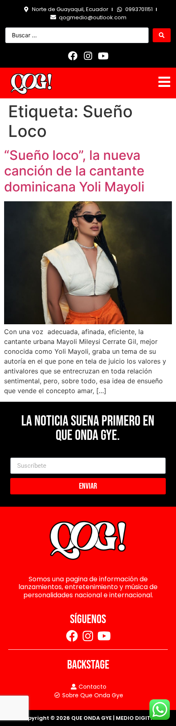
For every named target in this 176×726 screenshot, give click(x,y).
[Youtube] (103, 55)
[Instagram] (88, 55)
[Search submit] (162, 35)
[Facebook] (72, 55)
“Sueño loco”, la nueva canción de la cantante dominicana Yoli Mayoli (74, 171)
